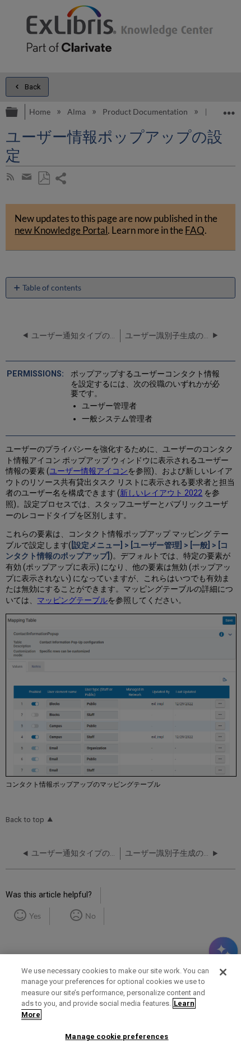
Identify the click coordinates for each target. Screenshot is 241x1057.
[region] (120, 1005)
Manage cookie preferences (116, 1036)
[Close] (223, 972)
